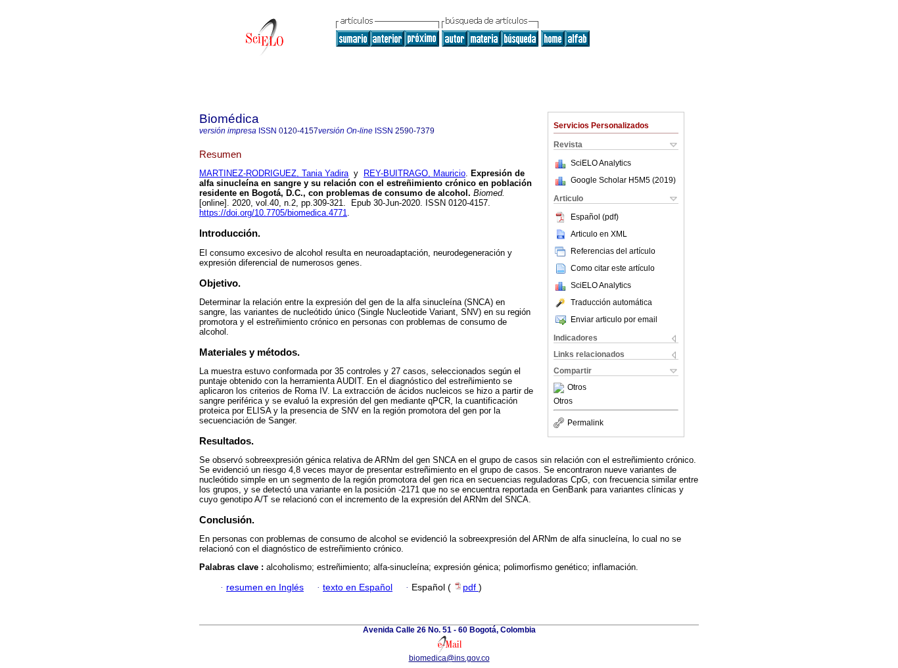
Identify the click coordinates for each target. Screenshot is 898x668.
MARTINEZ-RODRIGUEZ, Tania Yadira (273, 173)
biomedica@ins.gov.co (449, 658)
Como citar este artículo (613, 268)
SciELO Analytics (601, 163)
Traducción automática (611, 302)
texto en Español (357, 587)
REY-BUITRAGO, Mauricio (414, 173)
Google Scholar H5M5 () (623, 180)
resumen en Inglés (265, 587)
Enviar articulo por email (614, 319)
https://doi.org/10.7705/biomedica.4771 (273, 213)
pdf (471, 587)
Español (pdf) (595, 217)
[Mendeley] (560, 388)
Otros (576, 388)
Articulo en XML (599, 234)
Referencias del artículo (613, 251)
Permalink (585, 422)
